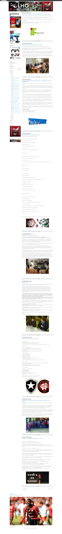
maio (11, 76)
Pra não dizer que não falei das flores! (14, 101)
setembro (12, 116)
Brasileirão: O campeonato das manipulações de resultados (32, 438)
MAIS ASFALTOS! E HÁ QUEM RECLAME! (29, 235)
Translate (14, 63)
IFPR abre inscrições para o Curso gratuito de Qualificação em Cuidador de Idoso (36, 14)
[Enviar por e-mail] (36, 231)
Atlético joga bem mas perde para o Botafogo (30, 338)
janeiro (11, 73)
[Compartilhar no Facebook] (38, 231)
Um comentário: (33, 396)
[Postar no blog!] (37, 231)
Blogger (36, 528)
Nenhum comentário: (34, 231)
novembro (12, 118)
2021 (11, 123)
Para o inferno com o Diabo (13, 102)
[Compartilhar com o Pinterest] (39, 231)
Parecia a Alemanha (13, 91)
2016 (11, 72)
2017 (11, 120)
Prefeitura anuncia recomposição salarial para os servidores (32, 44)
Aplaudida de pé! (25, 282)
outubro (12, 117)
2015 (11, 71)
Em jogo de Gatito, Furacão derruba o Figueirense (30, 134)
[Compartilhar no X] (37, 396)
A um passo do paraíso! (13, 82)
